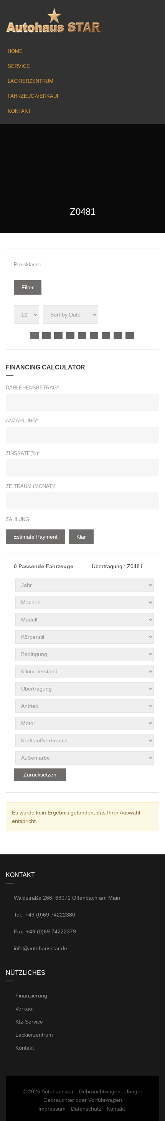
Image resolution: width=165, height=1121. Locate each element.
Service (19, 66)
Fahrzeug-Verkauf (34, 96)
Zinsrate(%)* (23, 453)
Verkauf (24, 1009)
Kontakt (19, 111)
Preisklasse (27, 264)
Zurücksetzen (39, 775)
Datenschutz (86, 1109)
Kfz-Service (28, 1022)
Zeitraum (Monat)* (31, 486)
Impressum (52, 1109)
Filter (27, 287)
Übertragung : (116, 566)
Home (15, 51)
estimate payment (35, 537)
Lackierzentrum (30, 81)
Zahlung (17, 519)
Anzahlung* (22, 421)
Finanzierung (30, 995)
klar (81, 537)
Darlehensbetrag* (32, 388)
